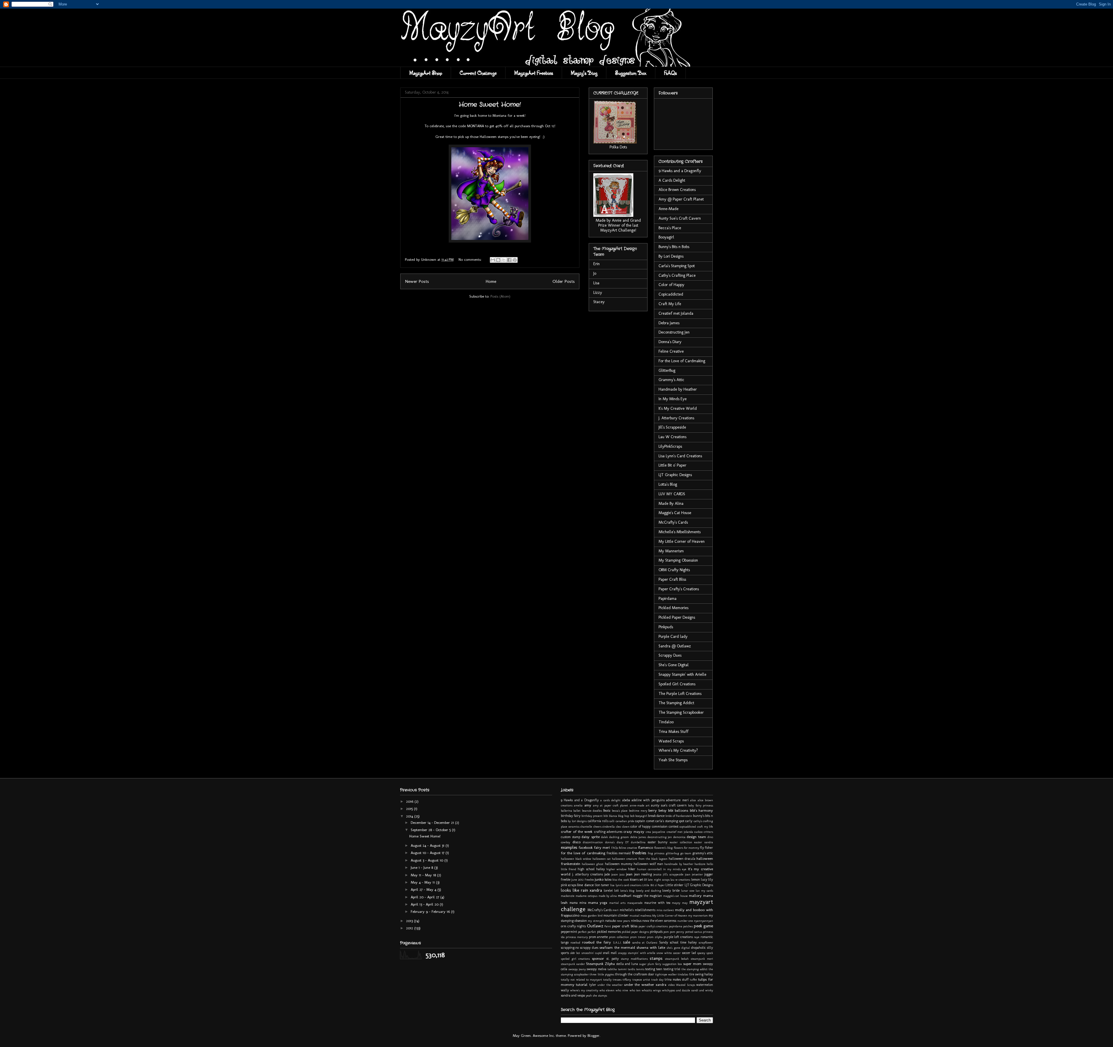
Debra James (669, 323)
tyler (592, 985)
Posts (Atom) (500, 296)
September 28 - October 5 (431, 830)
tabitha (612, 969)
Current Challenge (478, 73)
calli (611, 821)
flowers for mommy (686, 848)
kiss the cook (620, 880)
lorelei (608, 890)
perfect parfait (587, 932)
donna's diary (614, 842)
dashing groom (619, 837)
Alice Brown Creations (677, 189)
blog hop (623, 816)
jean (629, 874)
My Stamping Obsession (678, 560)
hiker (631, 869)
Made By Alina (671, 503)
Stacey (599, 301)
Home (490, 281)
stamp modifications (634, 959)
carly (688, 821)
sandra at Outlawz (645, 942)
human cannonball (649, 869)
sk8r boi (575, 953)
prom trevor (638, 937)
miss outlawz (665, 910)
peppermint (569, 932)
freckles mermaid (619, 853)
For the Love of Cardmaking (682, 360)
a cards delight (610, 800)
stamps (656, 958)
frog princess (656, 853)
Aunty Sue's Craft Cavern (680, 218)
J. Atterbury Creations (676, 418)
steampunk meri (702, 959)
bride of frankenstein (678, 816)
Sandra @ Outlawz (675, 646)
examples (569, 847)
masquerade (635, 903)
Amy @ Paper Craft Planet (681, 199)
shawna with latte (650, 947)
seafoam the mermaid (617, 947)
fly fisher (706, 848)
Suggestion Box (630, 73)
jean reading (643, 874)
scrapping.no (570, 948)
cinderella (608, 827)
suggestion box (672, 964)
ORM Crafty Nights (674, 569)
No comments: (471, 259)
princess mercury (577, 937)
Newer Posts (417, 281)
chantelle (586, 827)
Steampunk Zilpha (600, 964)
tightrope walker (666, 974)
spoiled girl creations (575, 959)
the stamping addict (694, 969)
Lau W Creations (672, 436)
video (671, 985)
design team (696, 837)
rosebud (575, 942)
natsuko (610, 921)
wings (657, 990)
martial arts (617, 903)
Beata (606, 811)
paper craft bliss (624, 926)
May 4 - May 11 (423, 882)
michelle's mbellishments (637, 910)
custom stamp (570, 837)
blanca (613, 816)
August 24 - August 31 (428, 845)
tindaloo (683, 974)
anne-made (637, 805)
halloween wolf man (648, 864)
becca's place (620, 811)
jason (614, 874)
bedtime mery (638, 811)
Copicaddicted (671, 294)
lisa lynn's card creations (625, 885)
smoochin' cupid (591, 953)
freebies (639, 852)
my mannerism (698, 915)
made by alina (608, 896)
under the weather (610, 985)
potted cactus (693, 932)
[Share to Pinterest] (515, 260)
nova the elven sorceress (659, 921)
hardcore (699, 864)
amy (587, 805)
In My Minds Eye (673, 398)
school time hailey (683, 942)
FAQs (670, 73)
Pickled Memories (673, 607)
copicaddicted (687, 827)
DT (627, 842)
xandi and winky (702, 990)
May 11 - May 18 (424, 875)
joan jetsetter (694, 874)
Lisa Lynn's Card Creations (680, 456)
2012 (410, 928)
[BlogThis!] (498, 260)
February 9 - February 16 (431, 911)
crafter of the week (576, 831)
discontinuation (593, 842)
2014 (410, 816)
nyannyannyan (703, 921)
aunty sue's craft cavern (669, 805)
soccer (677, 953)
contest (674, 826)
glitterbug (672, 853)
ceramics (573, 827)
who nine (622, 990)
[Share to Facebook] (509, 260)
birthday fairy (571, 816)
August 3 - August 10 (427, 860)
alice (693, 800)
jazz (622, 874)
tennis (640, 969)
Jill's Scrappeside (672, 427)
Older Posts (563, 281)
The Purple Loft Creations (680, 693)
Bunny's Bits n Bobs (674, 246)
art (648, 805)
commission (660, 826)
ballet (577, 811)
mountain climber (616, 915)
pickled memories (609, 932)
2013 (410, 921)
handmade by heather (678, 864)
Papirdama (667, 598)
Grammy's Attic (671, 379)
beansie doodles (592, 811)
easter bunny (658, 842)
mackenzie (567, 896)
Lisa (596, 283)
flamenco (645, 847)
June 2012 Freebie (582, 880)
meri (615, 910)
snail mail (610, 953)
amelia (578, 805)
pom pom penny (673, 932)
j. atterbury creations (587, 874)
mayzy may (680, 903)
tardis (631, 969)
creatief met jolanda (680, 832)
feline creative (628, 848)
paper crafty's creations (653, 926)
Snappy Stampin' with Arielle (682, 674)
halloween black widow (576, 859)
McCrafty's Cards (673, 522)
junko (599, 879)
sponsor (598, 958)
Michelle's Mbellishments (680, 531)
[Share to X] (504, 260)
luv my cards (704, 891)
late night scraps (658, 880)
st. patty (612, 959)
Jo (594, 273)
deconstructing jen (660, 837)
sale (626, 942)
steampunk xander (573, 964)
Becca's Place (670, 227)
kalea (608, 879)
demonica (679, 837)
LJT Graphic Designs (675, 474)
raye (696, 937)
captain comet (644, 821)
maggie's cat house (675, 896)
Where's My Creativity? (678, 750)
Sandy (663, 942)
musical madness (640, 915)
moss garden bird (592, 915)
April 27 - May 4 (424, 889)
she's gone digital (678, 948)
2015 (410, 808)
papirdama (675, 926)
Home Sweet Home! (425, 836)
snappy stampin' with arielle (636, 953)
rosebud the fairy (596, 942)
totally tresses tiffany (617, 980)
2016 (410, 801)
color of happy (640, 826)
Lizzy (597, 292)
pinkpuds (656, 932)
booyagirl (641, 816)
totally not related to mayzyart (581, 980)
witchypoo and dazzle (676, 990)
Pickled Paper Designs (677, 617)
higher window (616, 869)
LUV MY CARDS (672, 493)
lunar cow (687, 891)
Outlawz (595, 925)
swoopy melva (596, 969)
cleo (618, 827)
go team (685, 853)
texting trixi (671, 969)
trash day (657, 980)
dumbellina (638, 842)
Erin (596, 263)
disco (576, 842)
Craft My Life (670, 303)
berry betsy (657, 810)
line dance (585, 885)
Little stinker (674, 885)
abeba (626, 800)
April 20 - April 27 (425, 897)
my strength (596, 921)
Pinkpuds (666, 626)
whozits (647, 990)
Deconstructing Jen (674, 332)
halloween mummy (618, 864)
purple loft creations (678, 937)
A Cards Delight (672, 180)
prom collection (619, 937)
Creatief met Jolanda (676, 313)
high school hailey (591, 869)
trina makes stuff (677, 979)
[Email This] (493, 260)
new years (623, 921)
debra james (638, 837)
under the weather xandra (645, 984)
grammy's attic (702, 853)
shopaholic (698, 948)
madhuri (624, 895)
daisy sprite (590, 837)
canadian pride (625, 821)
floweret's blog (663, 848)
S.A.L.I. (617, 942)
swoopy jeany (577, 969)
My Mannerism (671, 551)
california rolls (598, 821)
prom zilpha (655, 937)
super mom (692, 964)
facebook (586, 847)
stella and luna (627, 964)
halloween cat (601, 859)
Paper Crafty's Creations (679, 589)
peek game (703, 925)
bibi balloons (678, 810)
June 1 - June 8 (422, 867)
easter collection (681, 842)
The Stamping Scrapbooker (681, 712)
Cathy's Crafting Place (677, 275)
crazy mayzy (633, 831)
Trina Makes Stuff (673, 731)
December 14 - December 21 (433, 822)
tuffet (693, 980)
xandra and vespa (573, 995)
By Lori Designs (671, 256)
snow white (664, 953)
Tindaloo (666, 722)
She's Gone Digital (674, 664)
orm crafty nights (573, 926)
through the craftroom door (634, 974)
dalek (604, 837)
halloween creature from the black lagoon (639, 859)
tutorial (582, 984)
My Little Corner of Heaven (682, 541)
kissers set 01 (638, 879)
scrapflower (706, 942)
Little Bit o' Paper (672, 465)
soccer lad (689, 953)
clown (626, 827)
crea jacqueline (655, 832)
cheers (597, 827)
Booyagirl (666, 237)
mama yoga (598, 902)
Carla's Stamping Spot (677, 265)
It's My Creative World (678, 408)
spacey (701, 953)
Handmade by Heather (678, 389)
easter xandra (703, 842)
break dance (656, 816)
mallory (695, 895)
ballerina (566, 811)
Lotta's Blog (668, 484)
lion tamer (602, 885)
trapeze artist (641, 980)
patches (688, 926)
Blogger (593, 1035)
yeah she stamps (596, 995)
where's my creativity (584, 990)
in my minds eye (675, 869)
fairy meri (602, 847)
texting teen (653, 969)
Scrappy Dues (670, 655)
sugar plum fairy (650, 964)
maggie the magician (647, 896)
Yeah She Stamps (673, 760)
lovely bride (671, 890)
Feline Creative (671, 351)
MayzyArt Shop (425, 73)
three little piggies (602, 974)
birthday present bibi (594, 816)
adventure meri (677, 800)
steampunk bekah (677, 959)
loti (616, 890)
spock (709, 953)
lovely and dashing (648, 891)
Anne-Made (669, 208)
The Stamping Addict (676, 702)
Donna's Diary (670, 341)
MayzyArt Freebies (533, 73)
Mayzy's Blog (584, 73)
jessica (657, 874)
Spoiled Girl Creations (677, 684)
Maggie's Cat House (675, 512)
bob (632, 816)
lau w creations (680, 880)
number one (685, 921)
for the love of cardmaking (583, 853)
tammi (622, 969)
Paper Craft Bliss (672, 579)
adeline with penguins (648, 800)
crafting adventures (608, 832)
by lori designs (577, 821)
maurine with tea (657, 903)
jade (607, 874)
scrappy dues (589, 948)
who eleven (606, 990)
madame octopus (586, 896)
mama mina (578, 903)
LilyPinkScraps (670, 446)
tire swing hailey (701, 974)
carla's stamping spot (669, 821)
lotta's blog (627, 891)
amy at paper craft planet (610, 805)
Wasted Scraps (671, 741)
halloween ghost (592, 864)
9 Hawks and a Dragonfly (680, 170)
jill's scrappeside (673, 874)
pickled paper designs (635, 932)
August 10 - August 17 (428, 853)
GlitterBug (667, 370)
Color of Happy (671, 284)
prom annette (598, 937)
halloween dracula (682, 859)
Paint (607, 926)
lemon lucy (699, 879)
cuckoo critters (703, 832)
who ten (635, 990)
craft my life (705, 827)
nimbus (636, 921)
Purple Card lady (673, 636)
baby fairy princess (700, 805)
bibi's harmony (701, 810)
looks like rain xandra (581, 890)
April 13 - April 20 (425, 904)
